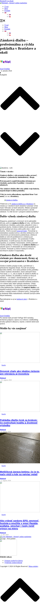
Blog (6, 9)
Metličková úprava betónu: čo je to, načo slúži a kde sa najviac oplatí (20, 473)
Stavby (4, 365)
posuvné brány (22, 231)
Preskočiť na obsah (6, 1)
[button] (20, 20)
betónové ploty (22, 299)
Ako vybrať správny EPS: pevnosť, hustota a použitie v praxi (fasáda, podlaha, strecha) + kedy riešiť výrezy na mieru (19, 524)
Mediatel (3, 378)
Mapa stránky (33, 566)
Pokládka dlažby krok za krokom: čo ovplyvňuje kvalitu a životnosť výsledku (19, 423)
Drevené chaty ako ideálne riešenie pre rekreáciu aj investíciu (20, 372)
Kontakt (7, 11)
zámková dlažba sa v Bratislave (22, 204)
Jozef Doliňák (5, 69)
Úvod (6, 7)
